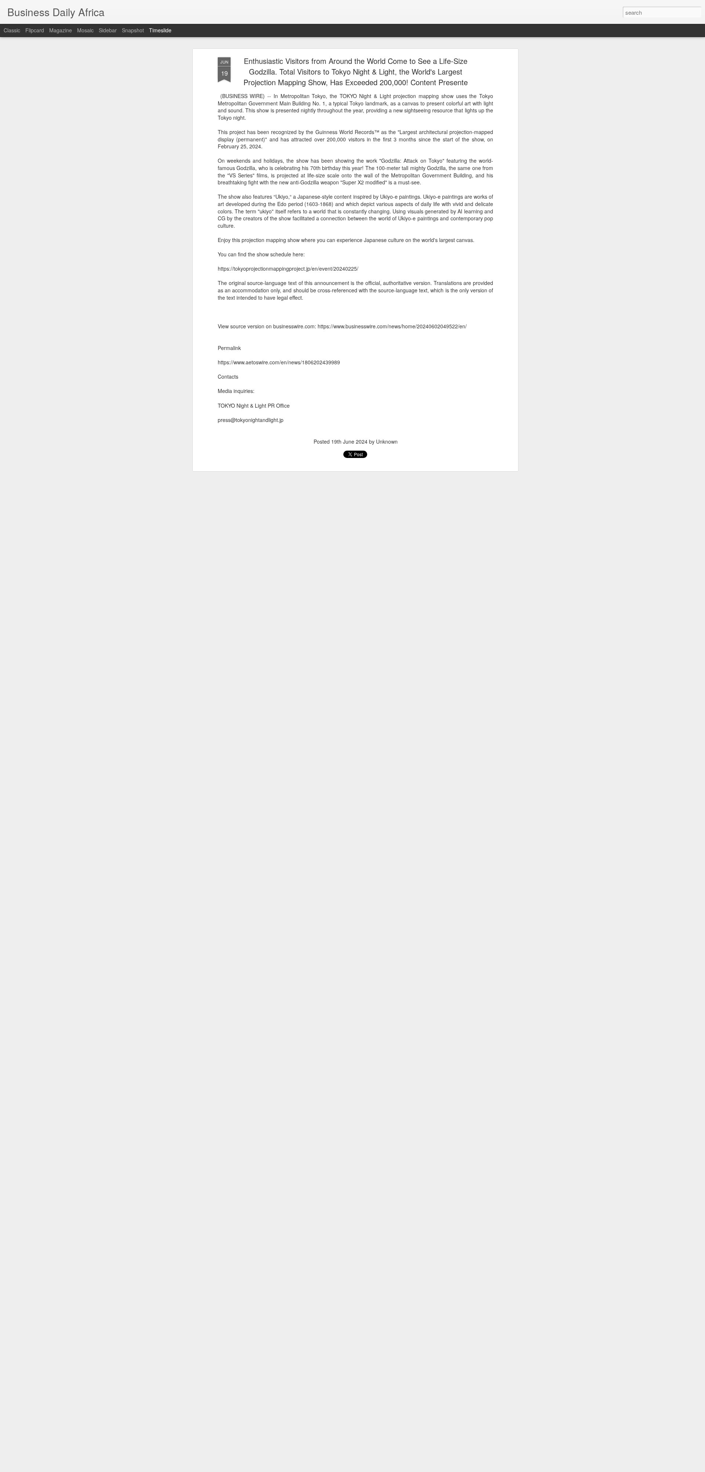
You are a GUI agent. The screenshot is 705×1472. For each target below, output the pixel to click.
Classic (12, 30)
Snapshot (133, 30)
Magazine (60, 30)
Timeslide (160, 30)
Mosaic (85, 30)
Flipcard (34, 30)
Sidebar (108, 30)
